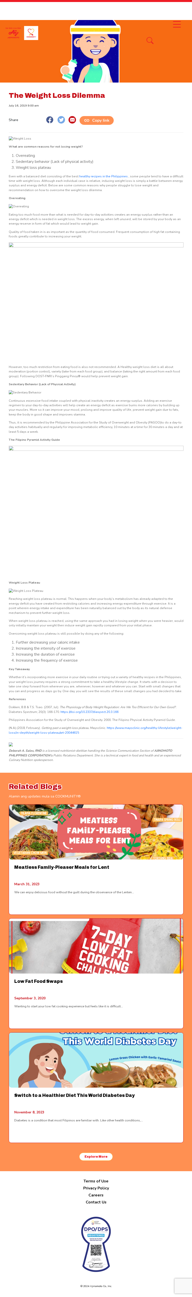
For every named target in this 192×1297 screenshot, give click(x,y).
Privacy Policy (96, 1188)
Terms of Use (96, 1181)
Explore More (96, 1156)
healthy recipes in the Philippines (103, 176)
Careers (96, 1195)
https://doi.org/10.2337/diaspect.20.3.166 (89, 712)
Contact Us (96, 1202)
